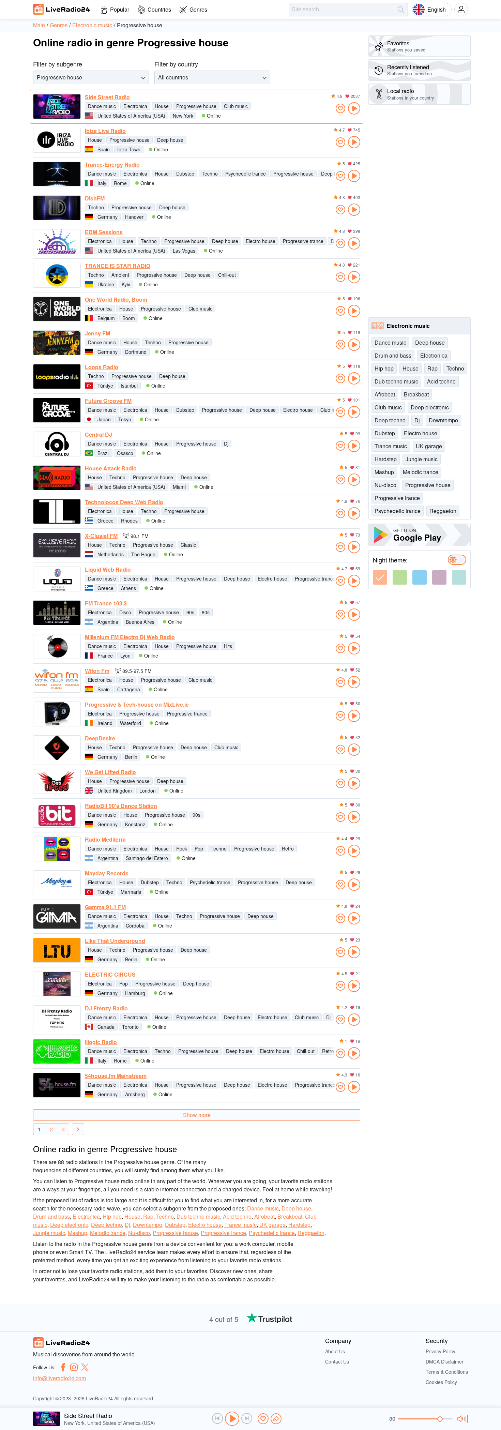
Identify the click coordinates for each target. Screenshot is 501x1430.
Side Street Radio (107, 97)
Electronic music (408, 326)
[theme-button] (380, 577)
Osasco (125, 453)
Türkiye (105, 385)
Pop (199, 848)
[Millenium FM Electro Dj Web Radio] (57, 646)
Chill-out (227, 274)
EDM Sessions (104, 232)
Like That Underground (115, 941)
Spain (103, 149)
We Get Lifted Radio (110, 772)
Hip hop (112, 1216)
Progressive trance (303, 241)
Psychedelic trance (245, 173)
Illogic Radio (101, 1042)
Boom (128, 318)
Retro (288, 848)
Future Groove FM (108, 401)
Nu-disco (139, 1233)
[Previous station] (217, 1418)
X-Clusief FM (101, 536)
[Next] (78, 1129)
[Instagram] (74, 1367)
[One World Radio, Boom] (57, 309)
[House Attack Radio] (57, 477)
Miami (179, 486)
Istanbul (129, 385)
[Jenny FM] (57, 342)
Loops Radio (101, 367)
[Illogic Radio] (57, 1051)
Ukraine (105, 284)
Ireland (104, 723)
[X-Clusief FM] (57, 545)
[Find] (401, 9)
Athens (128, 588)
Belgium (106, 318)
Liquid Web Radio (108, 570)
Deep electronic (69, 1225)
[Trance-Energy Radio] (57, 174)
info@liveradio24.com (59, 1378)
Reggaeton (311, 1233)
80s (206, 612)
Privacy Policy (440, 1351)
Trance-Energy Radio (112, 165)
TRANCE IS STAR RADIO (117, 266)
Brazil (103, 453)
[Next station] (246, 1418)
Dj (226, 443)
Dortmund (136, 351)
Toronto (130, 1026)
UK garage (272, 1225)
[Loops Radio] (57, 376)
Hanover (134, 216)
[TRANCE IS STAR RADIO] (57, 275)
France (105, 655)
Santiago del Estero (147, 858)
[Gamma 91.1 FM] (57, 916)
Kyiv (126, 284)
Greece (105, 520)
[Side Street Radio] (57, 106)
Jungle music (49, 1233)
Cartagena (128, 689)
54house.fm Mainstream (116, 1076)
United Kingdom (114, 790)
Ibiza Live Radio (105, 131)
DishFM (95, 198)
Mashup (77, 1233)
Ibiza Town (128, 149)
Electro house (260, 241)
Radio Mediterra (105, 840)
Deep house (170, 139)
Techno (210, 173)
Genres (198, 9)
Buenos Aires (140, 621)
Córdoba (135, 925)
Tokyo (124, 419)
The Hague (143, 554)
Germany (107, 216)
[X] (85, 1367)
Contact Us (337, 1361)
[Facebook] (63, 1367)
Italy (101, 183)
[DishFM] (57, 207)
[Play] (232, 1419)
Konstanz (135, 824)
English (436, 9)
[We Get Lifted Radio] (57, 781)
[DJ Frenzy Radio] (57, 1017)
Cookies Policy (441, 1382)
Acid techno (237, 1216)
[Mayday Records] (57, 882)
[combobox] (37, 77)
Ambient (120, 274)
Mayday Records (106, 873)
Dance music (102, 106)
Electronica (135, 106)
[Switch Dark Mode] (457, 560)
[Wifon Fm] (57, 680)
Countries (159, 9)
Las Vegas (184, 250)
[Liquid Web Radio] (57, 579)
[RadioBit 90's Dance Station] (57, 815)
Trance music (240, 1225)
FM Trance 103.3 (106, 603)
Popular (119, 9)
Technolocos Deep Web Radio (124, 502)
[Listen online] (354, 108)
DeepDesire (100, 738)
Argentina (107, 621)
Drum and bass (51, 1216)
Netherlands (110, 554)
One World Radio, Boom (116, 300)
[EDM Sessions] (57, 241)
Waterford (130, 723)
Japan (104, 419)
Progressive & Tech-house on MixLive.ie (137, 705)
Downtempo (147, 1225)
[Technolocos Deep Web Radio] (57, 511)
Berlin (131, 756)
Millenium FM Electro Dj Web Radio (130, 637)
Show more (197, 1115)
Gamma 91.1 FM (105, 907)
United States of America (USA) (131, 115)
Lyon (125, 655)
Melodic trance (107, 1233)
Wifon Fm (97, 671)
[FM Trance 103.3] (57, 612)
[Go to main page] (61, 9)
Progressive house (196, 106)
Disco (125, 612)
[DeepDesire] (57, 747)
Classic (188, 544)
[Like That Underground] (57, 950)
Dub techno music (198, 1216)
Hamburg (135, 993)
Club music (236, 106)
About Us (335, 1351)
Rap (148, 1216)
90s (190, 612)
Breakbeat (289, 1216)
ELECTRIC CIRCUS (110, 975)
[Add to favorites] (340, 108)
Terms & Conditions (447, 1371)
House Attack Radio (111, 468)
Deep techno (106, 1225)
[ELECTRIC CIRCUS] (57, 984)
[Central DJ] (57, 444)
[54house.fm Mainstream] (57, 1085)
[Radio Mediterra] (57, 849)
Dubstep (185, 173)
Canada (106, 1026)
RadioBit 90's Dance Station (121, 806)
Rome (120, 183)
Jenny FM (97, 333)
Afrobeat (264, 1216)
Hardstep (299, 1225)
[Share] (276, 1418)
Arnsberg (135, 1094)
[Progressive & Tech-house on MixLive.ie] (57, 714)
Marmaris (131, 891)
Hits (228, 646)
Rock (181, 848)
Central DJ (98, 435)
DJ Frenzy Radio (106, 1008)
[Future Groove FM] (57, 410)
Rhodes (129, 520)
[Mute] (461, 1419)
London (147, 790)
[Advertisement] (419, 211)
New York (183, 115)
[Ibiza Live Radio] (57, 140)
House (162, 106)
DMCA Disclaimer (445, 1361)
